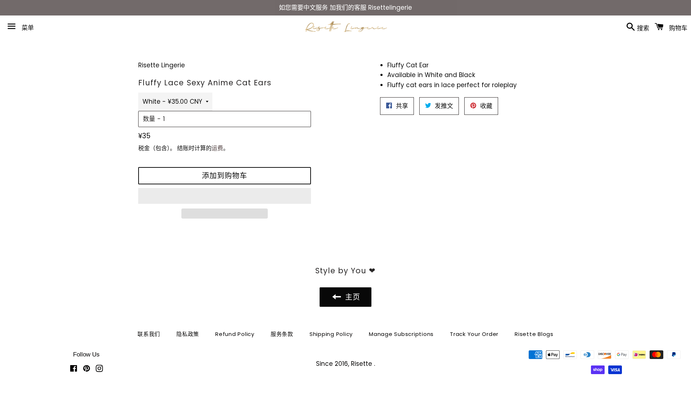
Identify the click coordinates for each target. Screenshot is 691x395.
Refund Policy (234, 334)
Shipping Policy (331, 334)
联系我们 (148, 334)
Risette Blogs (534, 334)
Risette (362, 363)
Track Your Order (474, 334)
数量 (149, 119)
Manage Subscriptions (401, 334)
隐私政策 (187, 334)
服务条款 (282, 334)
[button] (224, 196)
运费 (217, 148)
